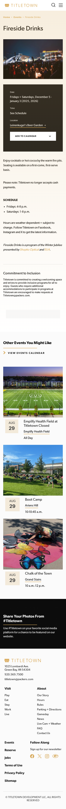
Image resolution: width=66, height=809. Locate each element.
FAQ (39, 728)
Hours (41, 700)
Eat (6, 700)
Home (6, 17)
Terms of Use (13, 765)
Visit (8, 688)
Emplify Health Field (37, 431)
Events (17, 17)
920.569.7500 (14, 674)
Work (8, 709)
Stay (7, 704)
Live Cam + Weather (49, 723)
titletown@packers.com (19, 679)
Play (7, 695)
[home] (20, 5)
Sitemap (10, 780)
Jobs (8, 757)
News (40, 719)
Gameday (43, 714)
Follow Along (39, 742)
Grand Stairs (33, 579)
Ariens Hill (31, 505)
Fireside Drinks (33, 17)
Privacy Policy (14, 773)
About (41, 688)
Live (7, 714)
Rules (40, 704)
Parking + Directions (49, 709)
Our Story (43, 695)
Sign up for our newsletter (45, 749)
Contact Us (43, 733)
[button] (61, 5)
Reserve (10, 750)
